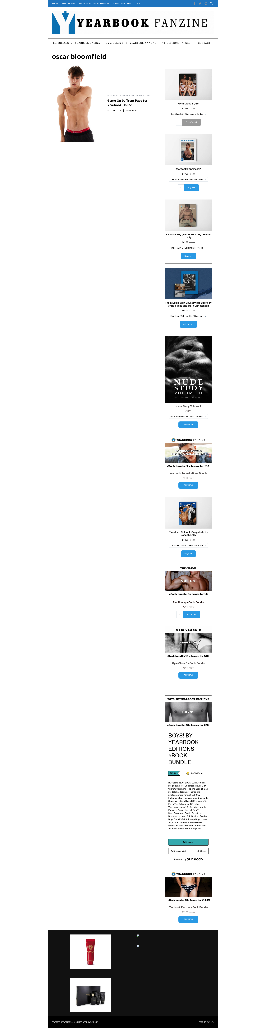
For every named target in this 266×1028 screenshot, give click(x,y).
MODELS (117, 95)
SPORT (125, 95)
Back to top (204, 1022)
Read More (132, 110)
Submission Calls (122, 3)
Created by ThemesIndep (86, 1022)
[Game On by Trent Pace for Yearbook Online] (77, 103)
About (55, 3)
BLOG (109, 95)
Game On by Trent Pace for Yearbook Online (127, 102)
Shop (137, 3)
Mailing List (68, 3)
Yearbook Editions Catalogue (94, 3)
